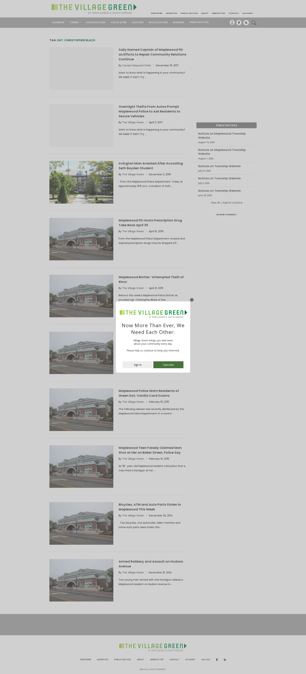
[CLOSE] (192, 300)
